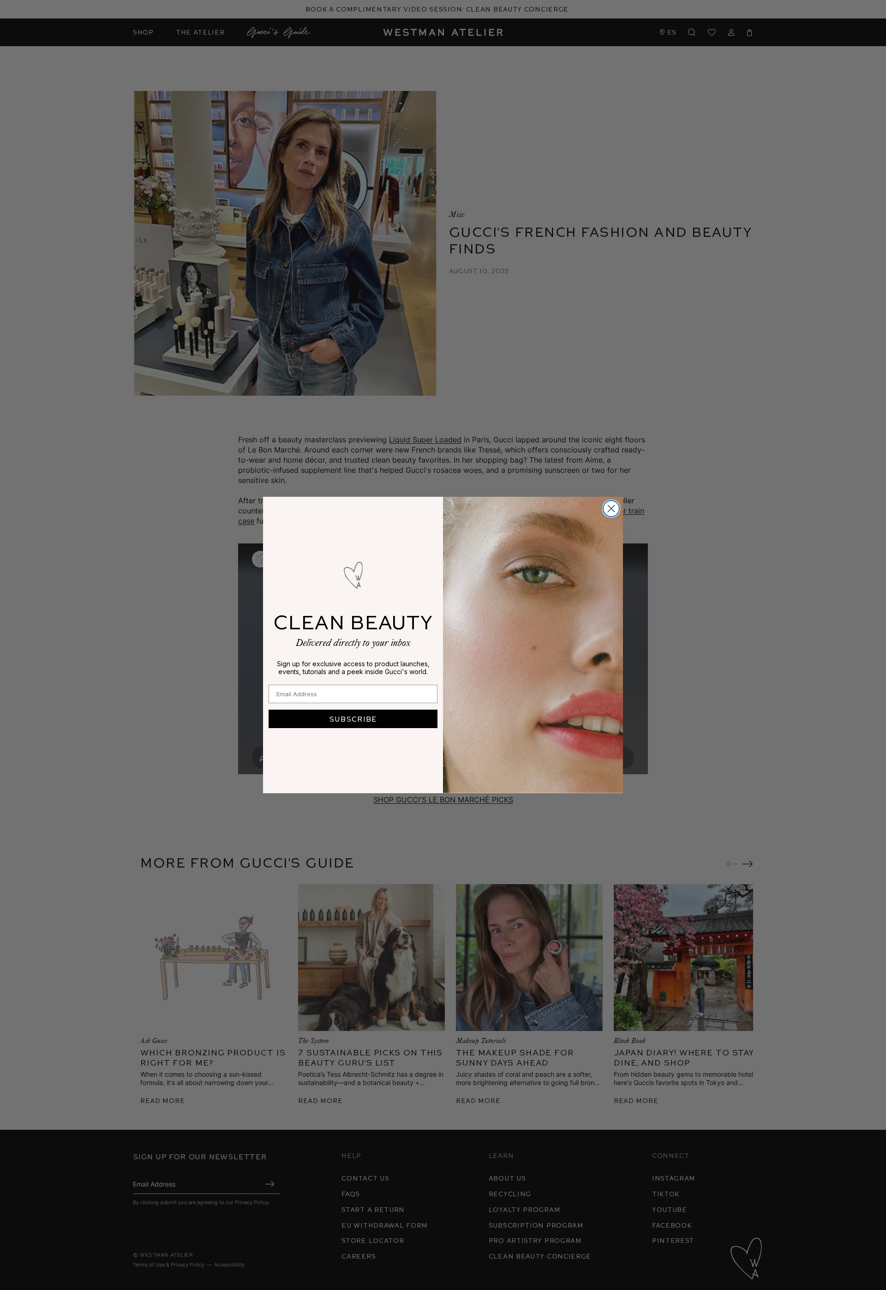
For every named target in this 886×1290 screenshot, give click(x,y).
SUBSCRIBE (353, 718)
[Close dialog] (611, 508)
